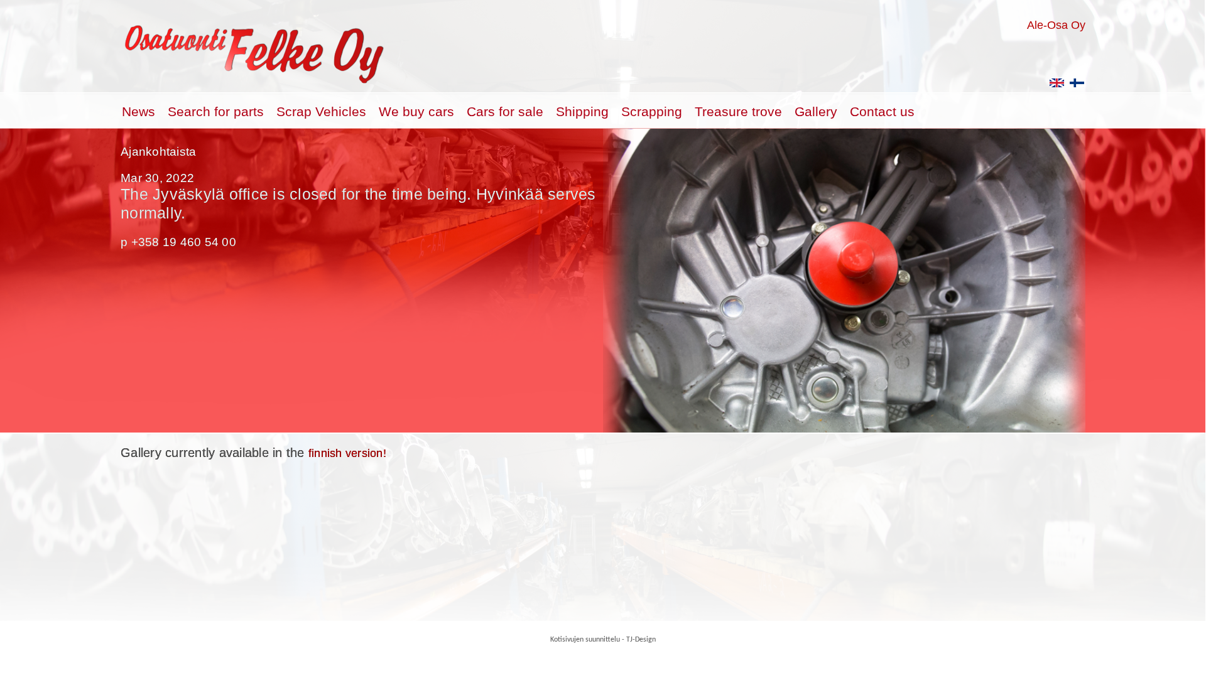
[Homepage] (1057, 87)
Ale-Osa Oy (1056, 25)
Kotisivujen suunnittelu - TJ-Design (603, 639)
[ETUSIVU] (1077, 87)
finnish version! (347, 453)
